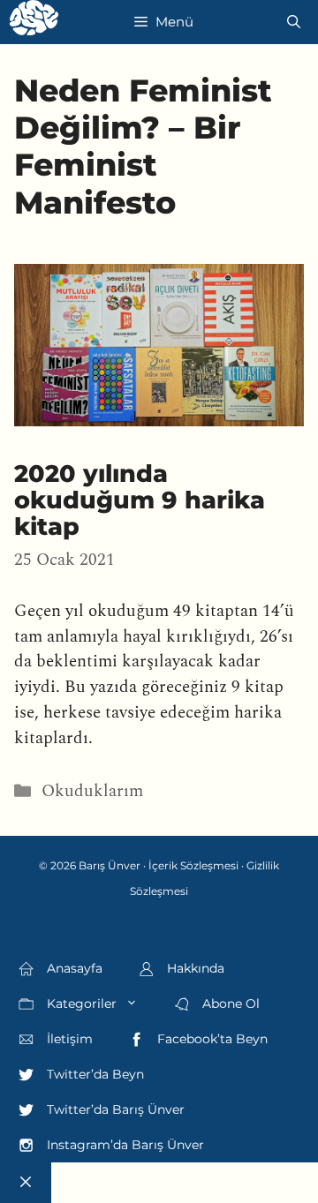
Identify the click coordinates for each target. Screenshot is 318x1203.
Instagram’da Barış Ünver (123, 1145)
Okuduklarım (92, 791)
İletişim (68, 1039)
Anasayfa (72, 968)
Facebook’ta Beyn (211, 1039)
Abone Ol (229, 1003)
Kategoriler (80, 1003)
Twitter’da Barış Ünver (114, 1109)
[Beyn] (34, 22)
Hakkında (193, 968)
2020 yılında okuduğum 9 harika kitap (139, 500)
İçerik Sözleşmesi (193, 865)
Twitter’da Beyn (93, 1074)
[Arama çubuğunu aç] (293, 22)
